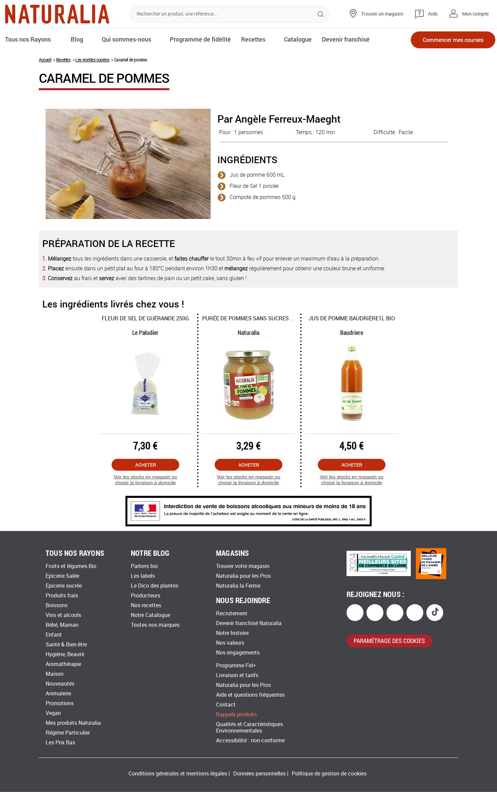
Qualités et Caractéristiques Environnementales (249, 727)
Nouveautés (60, 683)
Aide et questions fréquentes (250, 695)
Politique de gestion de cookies (329, 773)
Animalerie (58, 693)
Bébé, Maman (62, 625)
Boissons (57, 605)
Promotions (60, 703)
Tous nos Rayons (28, 39)
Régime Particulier (68, 732)
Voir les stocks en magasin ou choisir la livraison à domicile (145, 479)
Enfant (54, 635)
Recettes (63, 59)
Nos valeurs (230, 643)
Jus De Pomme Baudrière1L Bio (352, 318)
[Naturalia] (57, 14)
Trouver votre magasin (242, 566)
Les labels (143, 576)
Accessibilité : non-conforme (250, 740)
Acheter (145, 465)
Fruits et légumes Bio (71, 566)
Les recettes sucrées (92, 59)
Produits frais (62, 595)
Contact (226, 704)
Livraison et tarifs (237, 675)
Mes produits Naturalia (73, 723)
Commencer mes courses (453, 39)
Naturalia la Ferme (238, 586)
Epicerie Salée (62, 576)
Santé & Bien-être (66, 644)
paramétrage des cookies (389, 641)
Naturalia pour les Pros (243, 576)
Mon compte (475, 14)
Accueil (45, 59)
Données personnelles (259, 773)
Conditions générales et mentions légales (177, 773)
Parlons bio (144, 566)
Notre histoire (232, 633)
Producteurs (145, 595)
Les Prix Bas (60, 742)
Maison (55, 674)
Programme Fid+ (236, 665)
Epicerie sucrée (64, 586)
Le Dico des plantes (154, 586)
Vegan (53, 713)
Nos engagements (238, 652)
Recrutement (231, 613)
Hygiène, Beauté (65, 654)
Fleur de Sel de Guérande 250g (145, 318)
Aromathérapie (63, 664)
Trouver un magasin (382, 14)
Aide (432, 14)
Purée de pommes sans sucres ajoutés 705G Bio (270, 318)
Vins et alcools (63, 615)
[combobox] (229, 14)
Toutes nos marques (155, 625)
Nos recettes (146, 605)
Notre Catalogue (150, 615)
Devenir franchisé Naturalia (249, 623)
